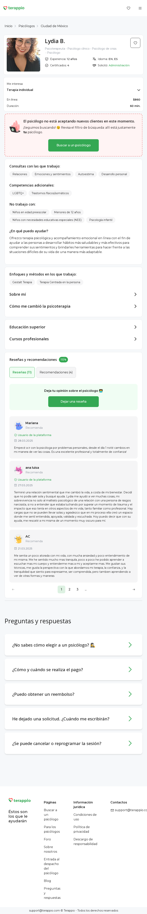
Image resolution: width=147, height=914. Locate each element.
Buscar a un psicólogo (73, 145)
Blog (47, 881)
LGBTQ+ (18, 193)
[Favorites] (129, 8)
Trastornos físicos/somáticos (50, 193)
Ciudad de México (54, 26)
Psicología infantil (100, 220)
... (86, 589)
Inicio (8, 26)
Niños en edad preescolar (29, 212)
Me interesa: (15, 84)
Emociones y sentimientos (52, 174)
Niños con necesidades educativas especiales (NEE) (47, 220)
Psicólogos (27, 26)
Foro (47, 839)
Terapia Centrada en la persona (60, 282)
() (22, 372)
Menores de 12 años (67, 212)
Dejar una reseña (73, 401)
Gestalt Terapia (22, 282)
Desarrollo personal (114, 174)
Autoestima (86, 174)
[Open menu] (140, 8)
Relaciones (19, 174)
